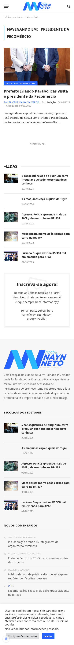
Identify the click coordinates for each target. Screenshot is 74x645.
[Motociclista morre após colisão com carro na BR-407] (11, 236)
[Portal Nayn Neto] (37, 6)
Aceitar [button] (48, 636)
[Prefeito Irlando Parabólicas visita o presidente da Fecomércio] (37, 66)
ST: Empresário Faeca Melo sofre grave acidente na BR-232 (38, 592)
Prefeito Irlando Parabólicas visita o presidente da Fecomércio (36, 94)
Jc (9, 586)
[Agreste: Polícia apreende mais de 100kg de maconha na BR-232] (11, 217)
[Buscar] (68, 6)
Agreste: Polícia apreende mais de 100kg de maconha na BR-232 (44, 216)
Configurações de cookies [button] (22, 636)
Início (6, 17)
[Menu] (6, 6)
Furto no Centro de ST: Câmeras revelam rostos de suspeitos (38, 560)
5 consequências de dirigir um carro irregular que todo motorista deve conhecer (45, 179)
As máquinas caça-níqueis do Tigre (44, 199)
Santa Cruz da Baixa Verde (20, 83)
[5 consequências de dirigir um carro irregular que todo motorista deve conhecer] (11, 179)
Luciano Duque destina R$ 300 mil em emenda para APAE (44, 255)
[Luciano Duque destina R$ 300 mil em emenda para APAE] (11, 256)
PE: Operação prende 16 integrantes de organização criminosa (33, 544)
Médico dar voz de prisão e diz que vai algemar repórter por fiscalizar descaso (38, 576)
